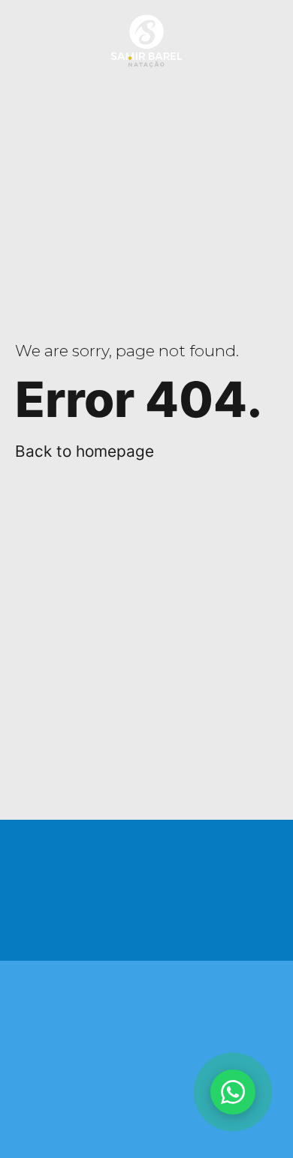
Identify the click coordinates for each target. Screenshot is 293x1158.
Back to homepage (84, 451)
